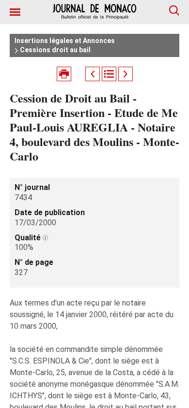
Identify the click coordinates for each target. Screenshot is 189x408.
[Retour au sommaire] (109, 74)
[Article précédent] (92, 74)
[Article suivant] (125, 74)
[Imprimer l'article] (64, 74)
